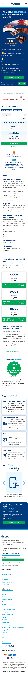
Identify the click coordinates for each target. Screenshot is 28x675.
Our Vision (5, 597)
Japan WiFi (5, 579)
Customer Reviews (7, 599)
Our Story (4, 594)
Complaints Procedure (8, 630)
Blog (3, 635)
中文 (3, 637)
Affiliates (4, 632)
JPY (23, 119)
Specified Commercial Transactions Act (13, 627)
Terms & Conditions (7, 614)
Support (4, 604)
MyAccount (5, 602)
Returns (4, 617)
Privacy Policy (6, 622)
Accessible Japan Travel (8, 609)
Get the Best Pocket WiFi (13, 351)
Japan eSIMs (5, 577)
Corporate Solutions (7, 607)
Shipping (4, 620)
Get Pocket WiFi (14, 77)
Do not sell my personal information (12, 625)
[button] (26, 3)
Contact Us (5, 612)
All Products (5, 584)
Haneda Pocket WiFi (7, 582)
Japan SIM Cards (6, 574)
